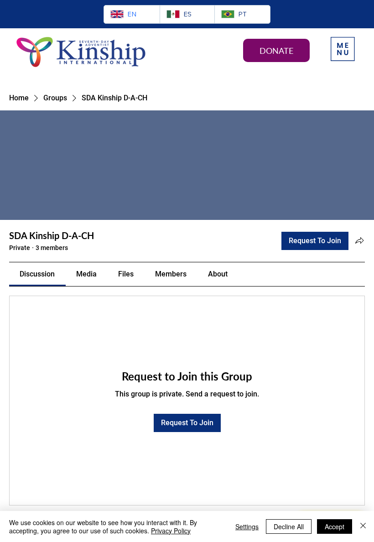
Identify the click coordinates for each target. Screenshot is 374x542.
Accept (334, 526)
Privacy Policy (171, 530)
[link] (37, 274)
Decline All (289, 526)
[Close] (363, 526)
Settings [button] (247, 526)
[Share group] (359, 240)
